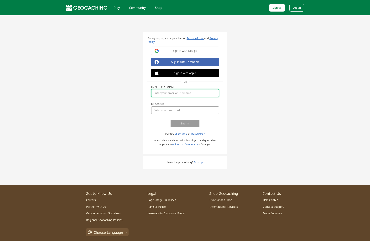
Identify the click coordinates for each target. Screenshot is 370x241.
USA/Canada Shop (221, 200)
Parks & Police (157, 206)
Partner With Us (96, 206)
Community (137, 8)
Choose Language (108, 232)
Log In (297, 7)
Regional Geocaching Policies (104, 220)
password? (198, 133)
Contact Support (273, 206)
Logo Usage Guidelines (162, 200)
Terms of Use (195, 38)
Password (157, 104)
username (181, 133)
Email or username (163, 87)
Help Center (270, 200)
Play (117, 8)
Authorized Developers (185, 144)
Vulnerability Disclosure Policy (166, 213)
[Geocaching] (87, 8)
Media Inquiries (272, 213)
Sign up (277, 7)
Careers (91, 200)
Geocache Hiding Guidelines (103, 213)
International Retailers (224, 206)
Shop (158, 8)
